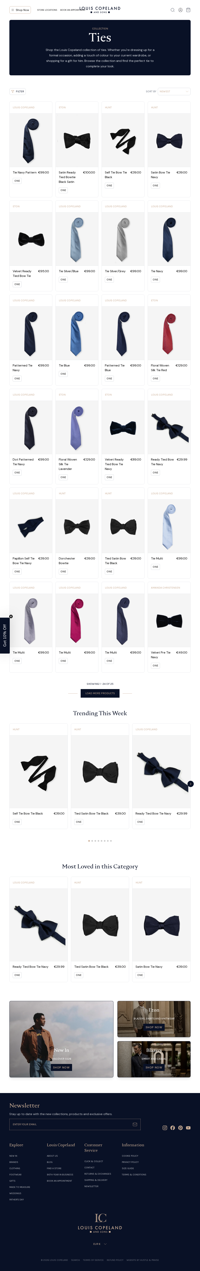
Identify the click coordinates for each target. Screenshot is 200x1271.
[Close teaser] (11, 616)
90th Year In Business (60, 1174)
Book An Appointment (59, 1180)
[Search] (172, 10)
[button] (5, 636)
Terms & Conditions (134, 1174)
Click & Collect (93, 1161)
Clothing (14, 1168)
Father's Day (16, 1199)
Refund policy (115, 1260)
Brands (13, 1162)
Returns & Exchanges (97, 1173)
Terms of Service (93, 1260)
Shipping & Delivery (95, 1180)
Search (75, 1260)
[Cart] (188, 10)
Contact (89, 1167)
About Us (52, 1155)
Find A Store (54, 1168)
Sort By (151, 91)
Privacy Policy (130, 1162)
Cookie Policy (130, 1155)
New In (13, 1155)
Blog (50, 1162)
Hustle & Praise (149, 1260)
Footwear (15, 1174)
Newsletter (91, 1186)
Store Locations (47, 10)
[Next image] (48, 140)
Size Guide (128, 1168)
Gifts (12, 1180)
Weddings (15, 1193)
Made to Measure (19, 1187)
